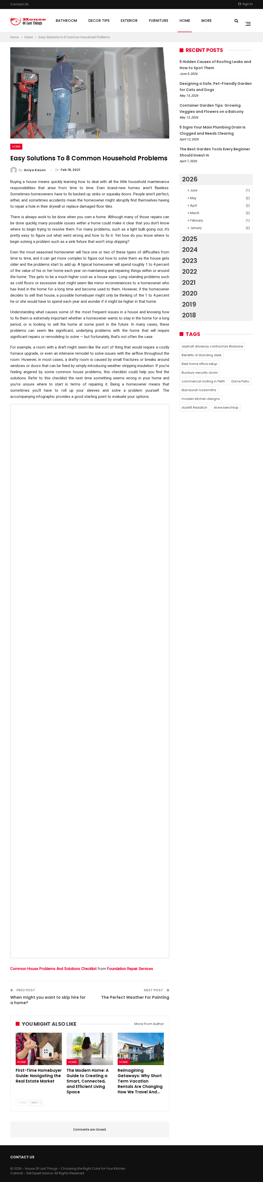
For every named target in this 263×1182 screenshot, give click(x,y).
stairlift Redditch (194, 407)
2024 (190, 249)
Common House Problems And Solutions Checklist (53, 968)
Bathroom (66, 20)
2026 (190, 179)
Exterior (129, 20)
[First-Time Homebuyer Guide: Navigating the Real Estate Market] (39, 1049)
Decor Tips (98, 20)
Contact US (19, 4)
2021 (189, 282)
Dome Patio (240, 381)
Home (185, 20)
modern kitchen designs (201, 399)
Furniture (158, 20)
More (206, 20)
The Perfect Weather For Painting (135, 997)
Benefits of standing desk (201, 355)
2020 (190, 293)
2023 (189, 260)
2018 (189, 315)
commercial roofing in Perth (203, 381)
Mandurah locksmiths (199, 390)
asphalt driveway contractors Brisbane (212, 346)
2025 (190, 238)
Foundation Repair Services (130, 968)
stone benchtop (226, 407)
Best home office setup (199, 364)
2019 (189, 304)
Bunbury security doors (200, 372)
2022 (189, 271)
